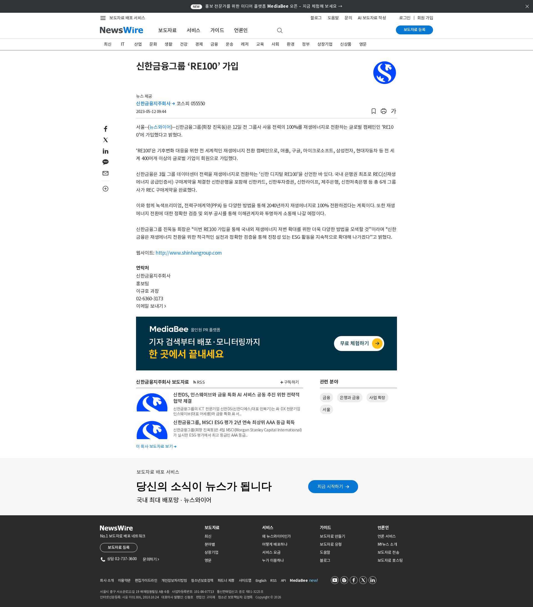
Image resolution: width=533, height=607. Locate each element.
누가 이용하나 (273, 560)
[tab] (231, 527)
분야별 (210, 544)
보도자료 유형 (331, 544)
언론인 (241, 30)
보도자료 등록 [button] (119, 547)
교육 (260, 44)
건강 (183, 44)
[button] (373, 111)
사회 (275, 44)
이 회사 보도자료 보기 (156, 446)
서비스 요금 (271, 552)
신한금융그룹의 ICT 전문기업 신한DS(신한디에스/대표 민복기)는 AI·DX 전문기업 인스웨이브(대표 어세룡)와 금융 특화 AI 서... (236, 411)
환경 (290, 44)
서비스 (193, 30)
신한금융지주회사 (155, 104)
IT (123, 44)
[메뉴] (104, 18)
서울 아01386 (131, 597)
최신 (107, 44)
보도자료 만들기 (332, 536)
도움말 (333, 18)
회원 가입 (425, 18)
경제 (199, 44)
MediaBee (299, 580)
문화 (153, 44)
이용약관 (124, 580)
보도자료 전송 (388, 552)
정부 (306, 44)
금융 (214, 44)
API (283, 580)
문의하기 (151, 559)
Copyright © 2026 (268, 597)
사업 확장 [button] (377, 397)
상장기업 (324, 44)
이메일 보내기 (151, 306)
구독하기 (291, 382)
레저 (244, 44)
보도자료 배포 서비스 (127, 18)
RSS (201, 382)
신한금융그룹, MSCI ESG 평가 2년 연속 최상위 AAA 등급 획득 (234, 422)
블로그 (316, 18)
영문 (363, 44)
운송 (229, 44)
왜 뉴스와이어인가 (276, 536)
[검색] (280, 30)
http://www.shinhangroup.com (188, 253)
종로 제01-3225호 (251, 592)
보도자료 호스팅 (390, 560)
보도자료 (167, 30)
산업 (138, 44)
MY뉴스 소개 (387, 544)
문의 (348, 18)
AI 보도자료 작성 (372, 18)
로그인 (405, 18)
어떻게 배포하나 (274, 544)
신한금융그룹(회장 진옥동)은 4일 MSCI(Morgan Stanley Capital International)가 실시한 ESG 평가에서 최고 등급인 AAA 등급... (237, 432)
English (261, 580)
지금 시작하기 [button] (330, 486)
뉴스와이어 (160, 127)
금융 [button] (326, 397)
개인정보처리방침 (174, 580)
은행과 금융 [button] (349, 397)
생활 (168, 44)
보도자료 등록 (415, 29)
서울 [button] (326, 409)
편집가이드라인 (146, 580)
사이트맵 (245, 580)
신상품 (345, 44)
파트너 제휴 (226, 580)
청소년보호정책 (202, 580)
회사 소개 (107, 580)
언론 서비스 (387, 536)
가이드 (217, 30)
